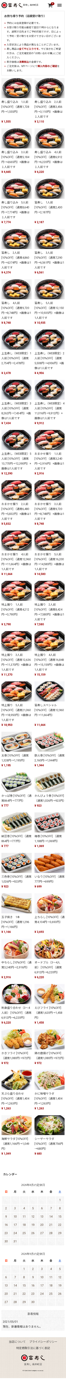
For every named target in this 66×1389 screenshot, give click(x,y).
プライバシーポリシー (43, 1341)
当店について (17, 1341)
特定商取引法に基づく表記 (33, 1348)
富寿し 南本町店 (30, 5)
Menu (59, 3)
